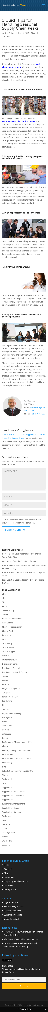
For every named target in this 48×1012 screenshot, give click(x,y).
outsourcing (7, 734)
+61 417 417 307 (38, 413)
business (6, 614)
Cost (4, 639)
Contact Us (9, 877)
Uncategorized (8, 832)
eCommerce (7, 676)
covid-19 (5, 655)
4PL (3, 598)
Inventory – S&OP (10, 696)
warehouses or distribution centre (18, 121)
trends (5, 828)
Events (5, 680)
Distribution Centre (10, 664)
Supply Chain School (10, 808)
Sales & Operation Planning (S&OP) (17, 771)
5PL (3, 602)
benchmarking (8, 610)
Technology (7, 816)
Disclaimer (8, 885)
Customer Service (9, 659)
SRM (4, 783)
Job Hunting (7, 701)
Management (8, 717)
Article (4, 606)
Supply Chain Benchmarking (14, 791)
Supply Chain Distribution (13, 795)
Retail (4, 766)
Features (6, 684)
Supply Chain (7, 787)
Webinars (6, 845)
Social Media (7, 779)
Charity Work (7, 631)
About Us (8, 869)
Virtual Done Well (11, 919)
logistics (5, 709)
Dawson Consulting (12, 910)
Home (6, 865)
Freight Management (11, 688)
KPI (3, 705)
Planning (5, 746)
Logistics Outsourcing (11, 713)
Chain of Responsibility (12, 627)
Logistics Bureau (11, 902)
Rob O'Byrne (10, 33)
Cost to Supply (8, 651)
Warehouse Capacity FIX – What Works (19, 561)
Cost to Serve (8, 647)
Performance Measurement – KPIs (17, 742)
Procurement (7, 754)
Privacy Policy (10, 889)
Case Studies (7, 622)
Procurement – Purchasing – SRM (16, 758)
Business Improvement (12, 618)
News (4, 721)
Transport (6, 824)
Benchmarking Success (14, 906)
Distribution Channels (11, 668)
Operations (7, 725)
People (5, 738)
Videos (5, 836)
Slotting (5, 775)
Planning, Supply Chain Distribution (17, 750)
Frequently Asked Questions (16, 881)
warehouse (7, 841)
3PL (3, 594)
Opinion (5, 729)
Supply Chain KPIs (9, 799)
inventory (6, 692)
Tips (33, 33)
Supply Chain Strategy (11, 812)
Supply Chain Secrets (13, 915)
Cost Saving (7, 643)
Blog (6, 873)
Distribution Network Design (14, 672)
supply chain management (13, 803)
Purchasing (7, 762)
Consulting (6, 635)
